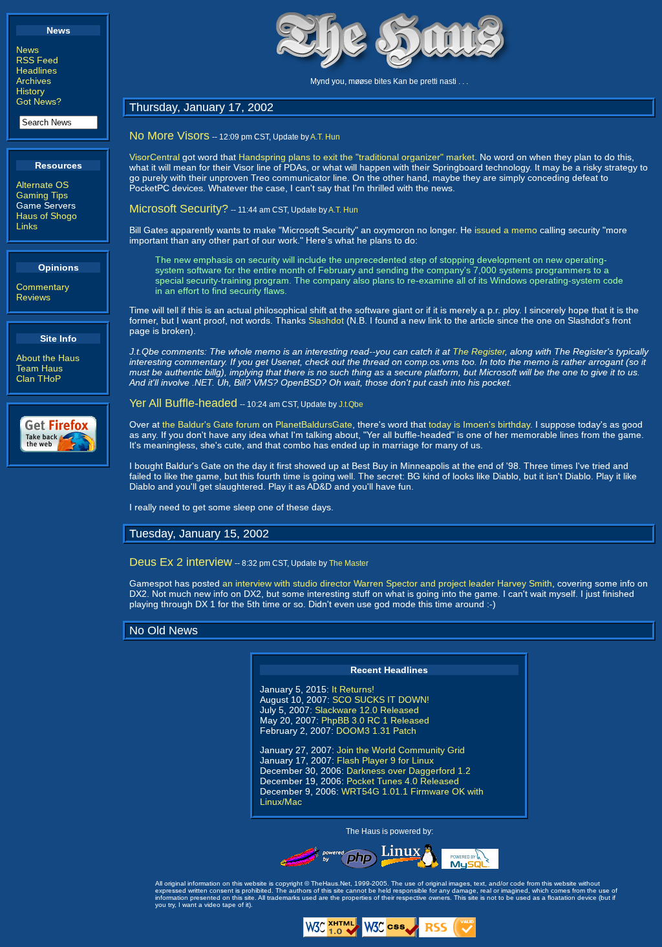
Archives (33, 81)
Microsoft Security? (178, 208)
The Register (479, 351)
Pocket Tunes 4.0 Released (403, 781)
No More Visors (169, 135)
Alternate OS (42, 185)
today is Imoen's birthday (479, 424)
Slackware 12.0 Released (367, 710)
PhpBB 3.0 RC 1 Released (375, 720)
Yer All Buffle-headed (183, 403)
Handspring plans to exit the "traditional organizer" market (357, 157)
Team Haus (39, 368)
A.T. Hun (325, 136)
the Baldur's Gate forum (211, 424)
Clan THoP (38, 378)
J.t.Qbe (351, 404)
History (30, 91)
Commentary (42, 287)
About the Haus (48, 358)
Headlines (36, 70)
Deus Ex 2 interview (180, 562)
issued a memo (506, 230)
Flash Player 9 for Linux (385, 760)
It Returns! (353, 689)
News (27, 50)
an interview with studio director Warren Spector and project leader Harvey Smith (387, 583)
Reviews (33, 297)
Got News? (38, 101)
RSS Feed (37, 60)
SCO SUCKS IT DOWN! (380, 699)
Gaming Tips (42, 195)
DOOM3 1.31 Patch (376, 730)
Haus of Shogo (46, 216)
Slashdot (326, 320)
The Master (348, 563)
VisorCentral (154, 157)
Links (26, 226)
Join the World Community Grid (401, 750)
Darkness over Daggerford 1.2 (409, 770)
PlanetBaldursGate (313, 424)
